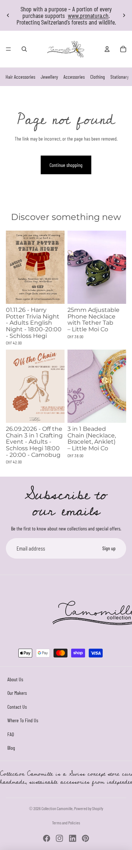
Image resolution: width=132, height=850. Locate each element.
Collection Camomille (57, 808)
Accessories (74, 77)
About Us (15, 679)
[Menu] (8, 49)
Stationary (119, 77)
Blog (11, 748)
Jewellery (49, 77)
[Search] (24, 49)
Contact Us (17, 707)
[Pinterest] (85, 838)
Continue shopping (66, 165)
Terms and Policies (66, 822)
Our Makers (17, 693)
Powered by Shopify (88, 808)
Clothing (97, 77)
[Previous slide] (8, 15)
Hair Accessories (20, 77)
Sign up (108, 548)
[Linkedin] (72, 838)
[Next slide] (124, 15)
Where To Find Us (22, 720)
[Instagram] (59, 838)
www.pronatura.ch (88, 15)
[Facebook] (46, 838)
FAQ (10, 734)
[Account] (107, 49)
